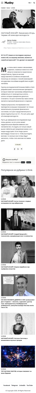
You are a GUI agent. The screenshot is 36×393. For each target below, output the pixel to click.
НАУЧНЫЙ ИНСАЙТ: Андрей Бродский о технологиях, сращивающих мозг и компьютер (17, 235)
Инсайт (19, 144)
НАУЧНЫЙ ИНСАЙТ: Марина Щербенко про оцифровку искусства (15, 268)
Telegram (14, 385)
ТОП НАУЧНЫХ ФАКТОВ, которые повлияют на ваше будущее (16, 372)
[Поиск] (34, 3)
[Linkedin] (18, 149)
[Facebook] (15, 149)
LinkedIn (22, 385)
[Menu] (2, 3)
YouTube (30, 385)
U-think (13, 8)
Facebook (6, 385)
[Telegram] (21, 149)
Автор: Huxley (11, 40)
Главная (3, 8)
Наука (8, 8)
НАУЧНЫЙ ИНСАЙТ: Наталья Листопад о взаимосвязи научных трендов (14, 339)
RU (30, 3)
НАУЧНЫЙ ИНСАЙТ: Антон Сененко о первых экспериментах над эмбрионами (16, 202)
